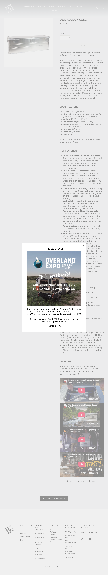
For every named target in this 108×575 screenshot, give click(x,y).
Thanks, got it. (54, 326)
